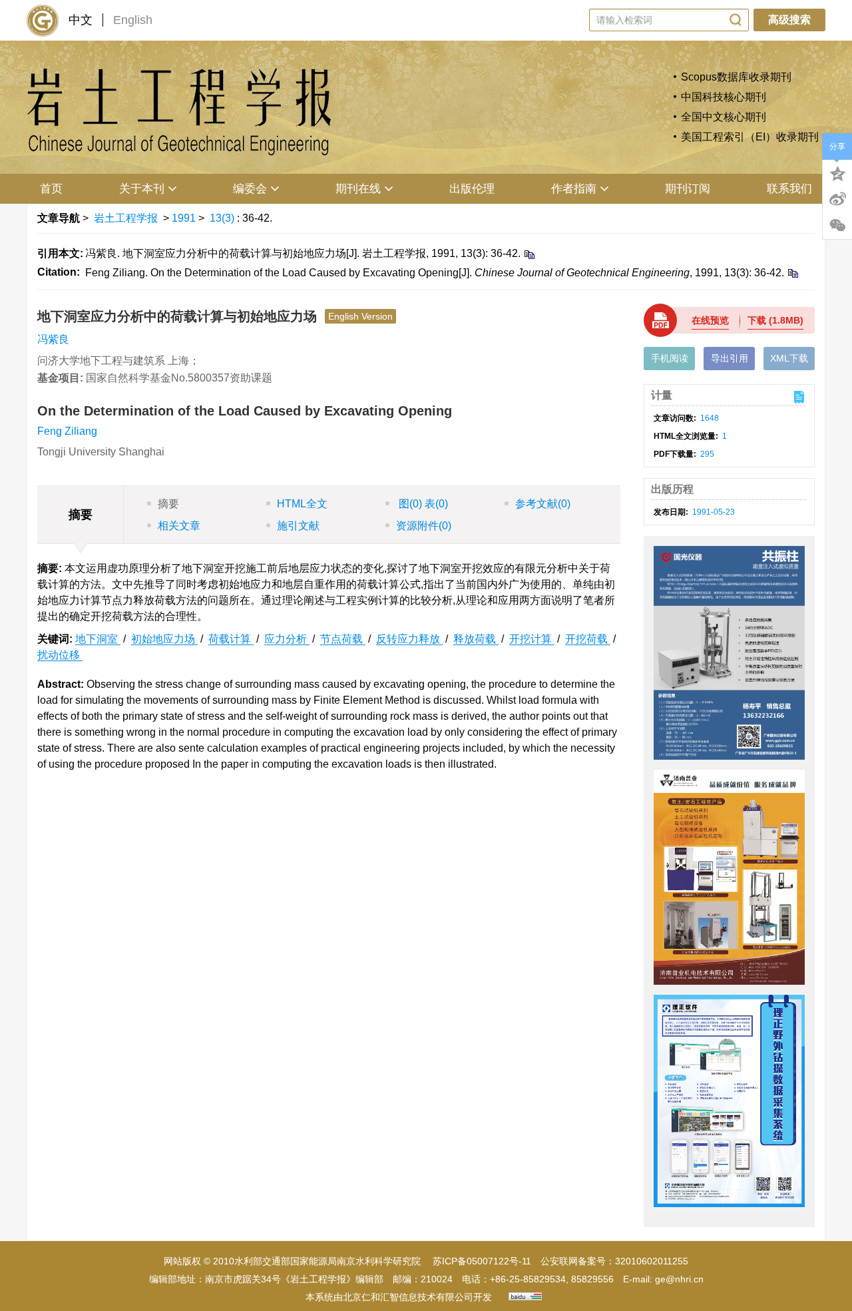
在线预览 (710, 320)
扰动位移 (60, 654)
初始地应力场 (164, 639)
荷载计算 (231, 639)
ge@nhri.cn (679, 1279)
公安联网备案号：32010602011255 (614, 1261)
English (132, 20)
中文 (81, 20)
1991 (184, 218)
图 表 (422, 503)
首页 (51, 188)
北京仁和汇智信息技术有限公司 (408, 1297)
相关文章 (179, 525)
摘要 (168, 503)
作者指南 (573, 188)
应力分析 (287, 639)
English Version (360, 316)
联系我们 (789, 188)
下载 (775, 320)
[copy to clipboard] (792, 272)
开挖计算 (531, 639)
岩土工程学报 (126, 218)
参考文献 (542, 503)
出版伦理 (472, 188)
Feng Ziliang (67, 431)
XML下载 (789, 358)
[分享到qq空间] (837, 172)
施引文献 (298, 525)
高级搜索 (789, 19)
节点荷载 (342, 639)
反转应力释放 (409, 639)
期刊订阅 (687, 188)
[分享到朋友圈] (837, 225)
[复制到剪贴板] (529, 254)
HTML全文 (302, 503)
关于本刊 (141, 188)
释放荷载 (476, 639)
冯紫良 (53, 339)
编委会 (250, 188)
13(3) (223, 218)
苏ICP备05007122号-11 (482, 1261)
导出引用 (729, 358)
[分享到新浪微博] (837, 199)
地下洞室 (97, 639)
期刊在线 (358, 188)
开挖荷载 (587, 639)
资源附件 (423, 525)
